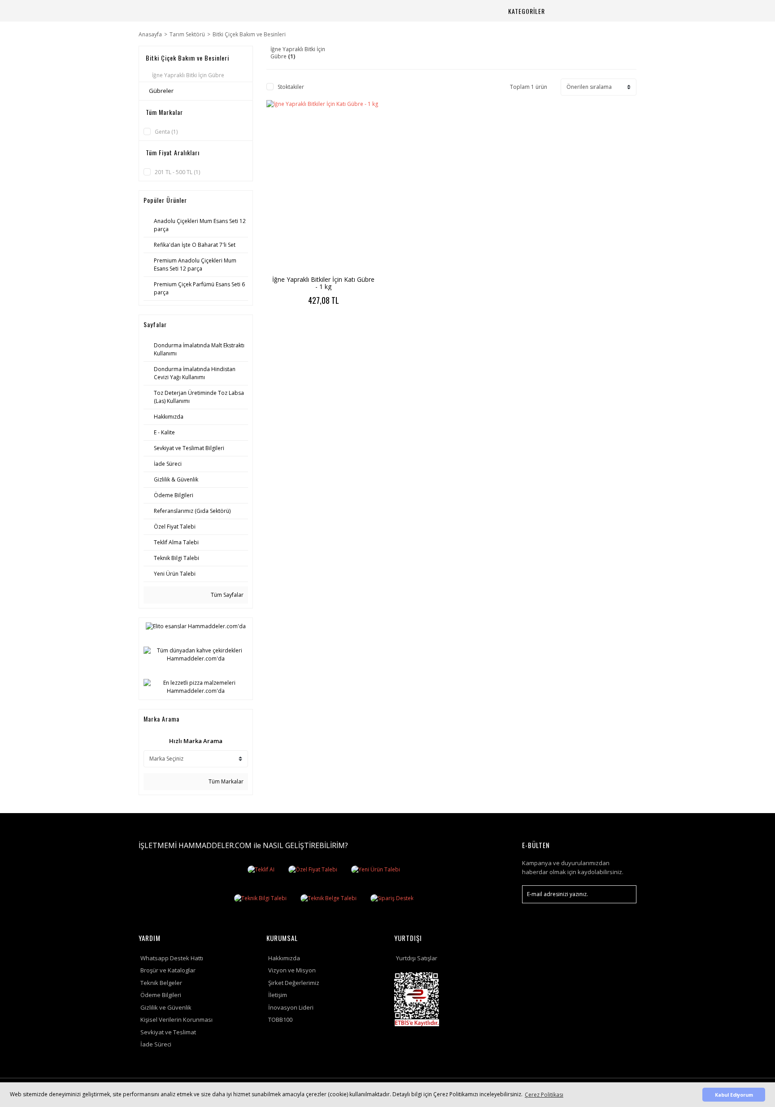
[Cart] (618, 11)
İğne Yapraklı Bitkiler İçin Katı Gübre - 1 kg (323, 283)
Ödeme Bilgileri (160, 995)
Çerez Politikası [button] (544, 1094)
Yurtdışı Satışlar (416, 958)
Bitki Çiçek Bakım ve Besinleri (249, 34)
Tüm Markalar (225, 781)
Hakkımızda (284, 958)
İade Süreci (155, 1044)
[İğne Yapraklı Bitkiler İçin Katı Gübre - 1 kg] (323, 185)
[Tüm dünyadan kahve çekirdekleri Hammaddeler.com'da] (196, 654)
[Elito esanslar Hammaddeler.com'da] (196, 626)
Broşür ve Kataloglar (168, 970)
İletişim (277, 995)
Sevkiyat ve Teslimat (168, 1032)
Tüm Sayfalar (226, 595)
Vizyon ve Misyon (292, 970)
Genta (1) (166, 132)
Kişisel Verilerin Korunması (176, 1019)
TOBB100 (280, 1019)
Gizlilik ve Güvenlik (166, 1007)
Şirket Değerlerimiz (293, 983)
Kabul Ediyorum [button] (734, 1094)
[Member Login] (597, 11)
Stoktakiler (291, 87)
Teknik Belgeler (161, 983)
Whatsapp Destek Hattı (171, 958)
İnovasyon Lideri (290, 1007)
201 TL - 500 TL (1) (177, 172)
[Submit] (625, 894)
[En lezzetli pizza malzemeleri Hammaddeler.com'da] (196, 687)
